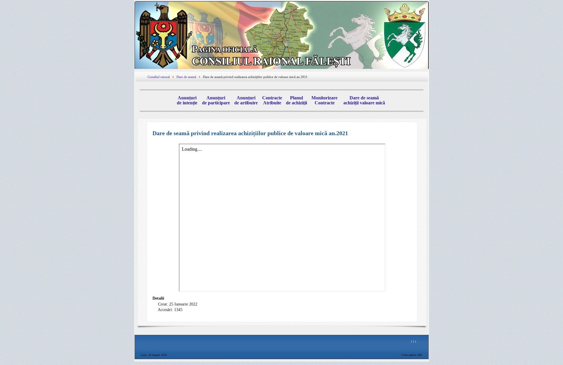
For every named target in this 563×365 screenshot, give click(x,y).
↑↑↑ (414, 341)
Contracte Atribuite (272, 100)
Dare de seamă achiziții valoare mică (364, 100)
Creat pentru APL (412, 354)
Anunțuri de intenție (187, 100)
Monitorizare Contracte (324, 100)
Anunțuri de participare (216, 100)
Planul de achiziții (296, 100)
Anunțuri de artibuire (246, 100)
